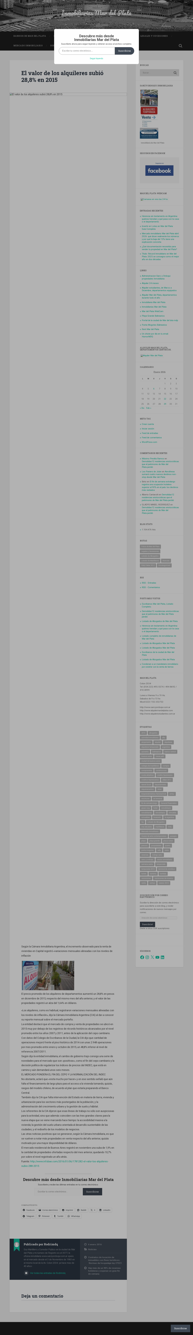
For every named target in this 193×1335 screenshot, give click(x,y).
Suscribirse (124, 50)
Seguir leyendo (96, 58)
